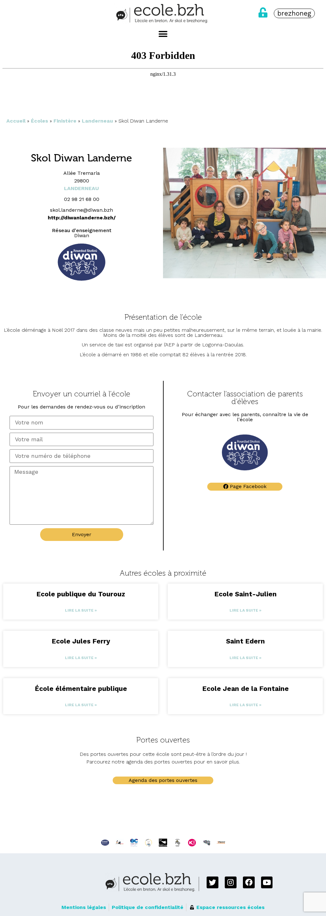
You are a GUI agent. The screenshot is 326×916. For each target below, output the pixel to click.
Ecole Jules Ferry (81, 641)
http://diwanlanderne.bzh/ (82, 218)
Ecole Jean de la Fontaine (245, 688)
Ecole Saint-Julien (245, 594)
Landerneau (97, 121)
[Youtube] (267, 882)
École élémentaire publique (81, 688)
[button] (163, 34)
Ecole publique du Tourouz (80, 594)
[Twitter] (212, 882)
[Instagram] (231, 882)
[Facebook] (249, 882)
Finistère (64, 121)
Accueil (15, 121)
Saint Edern (245, 641)
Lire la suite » (81, 610)
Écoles (39, 121)
